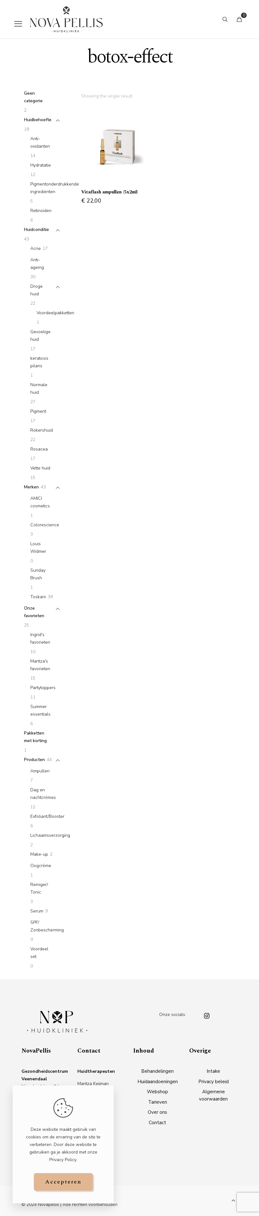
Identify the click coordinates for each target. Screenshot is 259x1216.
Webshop (157, 1092)
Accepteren (63, 1182)
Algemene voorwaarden (213, 1095)
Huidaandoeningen (157, 1081)
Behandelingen (157, 1071)
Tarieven (157, 1102)
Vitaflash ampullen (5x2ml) (109, 192)
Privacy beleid (213, 1081)
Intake (213, 1071)
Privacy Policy (62, 1160)
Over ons (157, 1112)
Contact (157, 1122)
